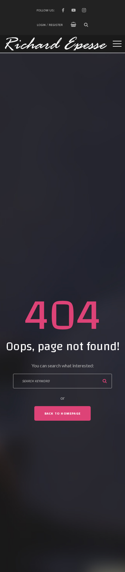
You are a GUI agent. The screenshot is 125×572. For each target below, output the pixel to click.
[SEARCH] (104, 381)
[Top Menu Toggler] (117, 43)
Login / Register (50, 25)
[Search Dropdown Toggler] (86, 24)
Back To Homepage (62, 413)
